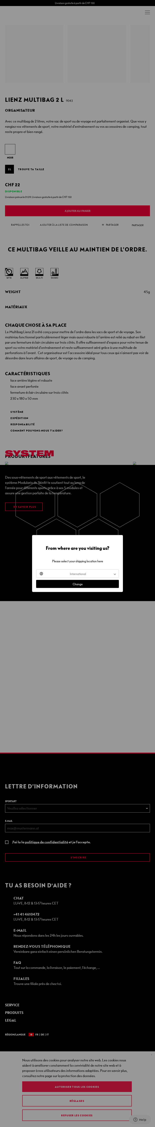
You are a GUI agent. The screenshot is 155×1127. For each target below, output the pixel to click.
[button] (77, 574)
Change (78, 584)
